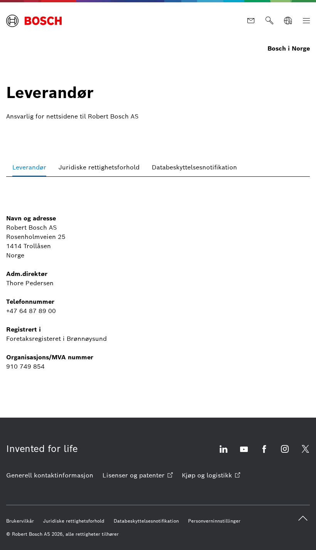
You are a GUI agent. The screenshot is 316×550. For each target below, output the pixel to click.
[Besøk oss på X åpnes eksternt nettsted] (305, 454)
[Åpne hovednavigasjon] (306, 21)
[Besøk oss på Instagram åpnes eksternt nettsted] (285, 454)
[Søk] (269, 21)
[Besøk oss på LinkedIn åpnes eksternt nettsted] (223, 454)
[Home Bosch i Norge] (34, 20)
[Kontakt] (251, 21)
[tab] (29, 167)
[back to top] (302, 518)
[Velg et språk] (288, 21)
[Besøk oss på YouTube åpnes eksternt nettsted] (244, 454)
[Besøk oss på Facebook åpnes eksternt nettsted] (264, 454)
